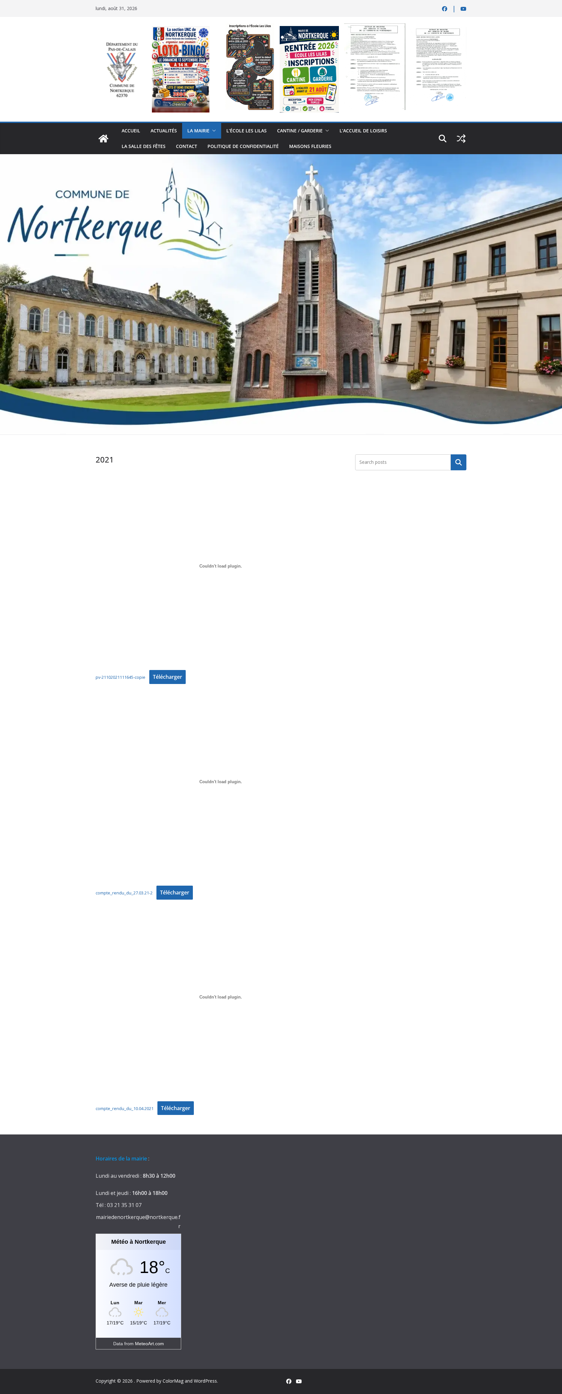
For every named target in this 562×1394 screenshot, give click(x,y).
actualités (164, 130)
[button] (212, 130)
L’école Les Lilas (246, 130)
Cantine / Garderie (300, 130)
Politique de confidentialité (243, 146)
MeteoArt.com (149, 1343)
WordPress (205, 1381)
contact (186, 146)
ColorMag (173, 1381)
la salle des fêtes (144, 146)
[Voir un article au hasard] (461, 138)
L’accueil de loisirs (363, 130)
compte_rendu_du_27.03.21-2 (124, 893)
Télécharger (167, 676)
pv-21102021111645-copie (120, 677)
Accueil (131, 130)
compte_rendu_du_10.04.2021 (125, 1108)
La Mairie (198, 130)
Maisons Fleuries (310, 146)
